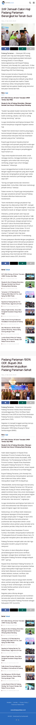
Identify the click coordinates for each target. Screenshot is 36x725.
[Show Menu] (34, 3)
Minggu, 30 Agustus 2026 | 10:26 (10, 343)
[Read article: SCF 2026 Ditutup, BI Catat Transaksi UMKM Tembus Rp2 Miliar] (30, 276)
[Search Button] (30, 3)
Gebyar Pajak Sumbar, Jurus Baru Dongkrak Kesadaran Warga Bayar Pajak (11, 312)
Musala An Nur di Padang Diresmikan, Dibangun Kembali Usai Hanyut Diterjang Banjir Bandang (12, 284)
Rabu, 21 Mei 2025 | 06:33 (8, 375)
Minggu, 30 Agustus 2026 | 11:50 (10, 316)
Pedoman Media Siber (17, 704)
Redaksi (9, 702)
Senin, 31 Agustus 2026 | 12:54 (9, 298)
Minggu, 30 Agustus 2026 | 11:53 (10, 306)
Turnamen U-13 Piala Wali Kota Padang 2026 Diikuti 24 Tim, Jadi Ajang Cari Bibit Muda (11, 294)
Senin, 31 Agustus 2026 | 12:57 (9, 278)
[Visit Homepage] (8, 3)
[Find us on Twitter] (18, 720)
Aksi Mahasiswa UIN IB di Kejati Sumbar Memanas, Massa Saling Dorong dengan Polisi (11, 329)
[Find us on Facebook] (16, 720)
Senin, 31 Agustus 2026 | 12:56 (9, 288)
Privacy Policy (24, 702)
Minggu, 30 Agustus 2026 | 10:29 (10, 334)
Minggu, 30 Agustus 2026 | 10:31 (10, 324)
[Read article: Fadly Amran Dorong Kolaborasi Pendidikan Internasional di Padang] (30, 322)
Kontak (15, 702)
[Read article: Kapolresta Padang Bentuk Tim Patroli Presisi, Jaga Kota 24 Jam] (30, 304)
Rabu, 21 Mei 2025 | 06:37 (8, 21)
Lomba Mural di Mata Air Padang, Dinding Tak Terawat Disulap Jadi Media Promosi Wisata (11, 339)
